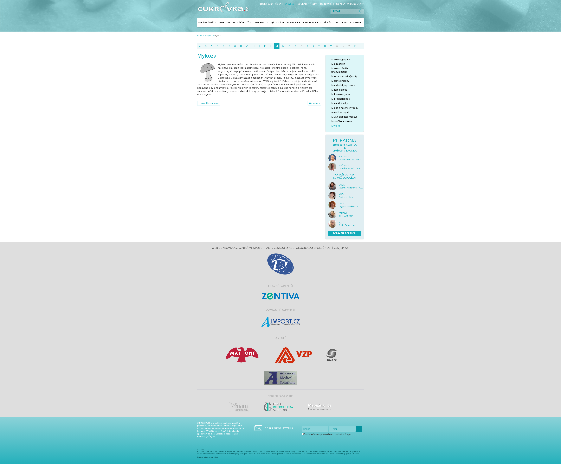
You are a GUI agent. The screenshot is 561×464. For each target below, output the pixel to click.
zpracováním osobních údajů (335, 434)
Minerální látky (339, 103)
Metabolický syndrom (343, 85)
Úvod (199, 35)
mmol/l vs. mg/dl (340, 112)
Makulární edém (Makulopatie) (340, 70)
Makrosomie (338, 63)
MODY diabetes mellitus (344, 116)
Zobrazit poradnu (344, 233)
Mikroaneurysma (340, 94)
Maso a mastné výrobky (344, 76)
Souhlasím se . (328, 434)
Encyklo (208, 35)
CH (248, 46)
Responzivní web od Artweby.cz (208, 457)
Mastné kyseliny (340, 80)
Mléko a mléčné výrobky (344, 107)
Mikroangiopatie (340, 98)
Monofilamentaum (209, 103)
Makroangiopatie (340, 59)
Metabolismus (339, 89)
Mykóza (335, 125)
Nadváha (313, 103)
